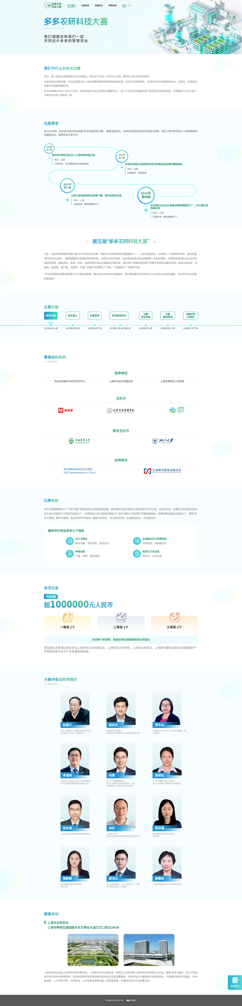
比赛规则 (85, 5)
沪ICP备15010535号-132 (114, 1000)
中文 (124, 5)
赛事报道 (113, 5)
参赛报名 (99, 5)
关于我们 (71, 5)
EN (129, 5)
